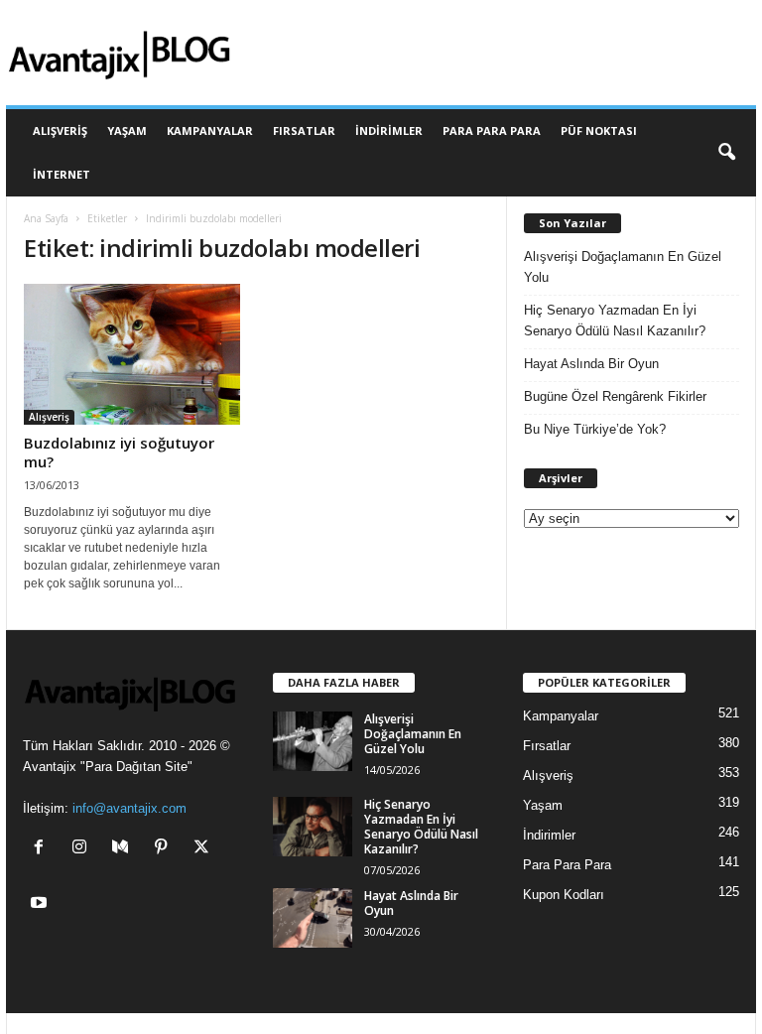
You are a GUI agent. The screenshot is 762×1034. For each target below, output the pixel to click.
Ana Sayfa (46, 218)
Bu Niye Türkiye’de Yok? (595, 429)
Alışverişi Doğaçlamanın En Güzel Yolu (622, 267)
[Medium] (124, 848)
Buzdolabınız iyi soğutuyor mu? (119, 452)
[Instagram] (84, 848)
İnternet (61, 174)
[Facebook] (43, 848)
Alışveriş (60, 130)
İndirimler (389, 130)
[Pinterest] (165, 848)
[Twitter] (204, 848)
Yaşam (127, 130)
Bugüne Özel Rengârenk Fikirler (615, 396)
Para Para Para (492, 130)
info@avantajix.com (129, 808)
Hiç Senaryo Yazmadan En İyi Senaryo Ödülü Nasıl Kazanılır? (614, 320)
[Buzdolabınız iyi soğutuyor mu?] (132, 354)
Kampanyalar (210, 130)
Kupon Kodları (563, 894)
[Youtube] (41, 904)
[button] (726, 153)
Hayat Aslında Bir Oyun (591, 363)
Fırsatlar (304, 130)
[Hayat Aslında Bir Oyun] (312, 918)
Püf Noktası (599, 130)
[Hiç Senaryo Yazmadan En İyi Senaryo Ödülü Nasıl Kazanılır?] (312, 826)
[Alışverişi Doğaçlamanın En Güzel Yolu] (312, 741)
